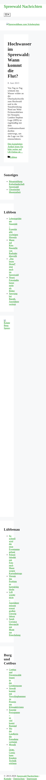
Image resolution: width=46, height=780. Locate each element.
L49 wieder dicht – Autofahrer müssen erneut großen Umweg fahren (14, 604)
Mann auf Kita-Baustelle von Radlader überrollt (13, 248)
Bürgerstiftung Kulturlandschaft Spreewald (16, 184)
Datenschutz (19, 778)
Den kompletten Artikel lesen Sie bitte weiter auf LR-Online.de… (15, 148)
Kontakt (7, 778)
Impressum (32, 778)
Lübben (13, 157)
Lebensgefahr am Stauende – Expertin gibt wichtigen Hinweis (15, 228)
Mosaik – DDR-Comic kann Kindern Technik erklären (12, 754)
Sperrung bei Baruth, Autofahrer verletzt (14, 298)
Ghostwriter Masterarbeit (15, 190)
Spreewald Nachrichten (23, 6)
